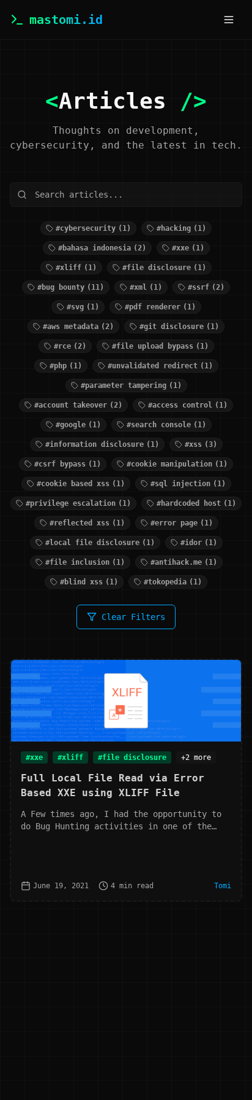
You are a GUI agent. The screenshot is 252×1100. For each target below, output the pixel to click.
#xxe (34, 757)
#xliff (70, 757)
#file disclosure (132, 757)
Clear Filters (133, 617)
